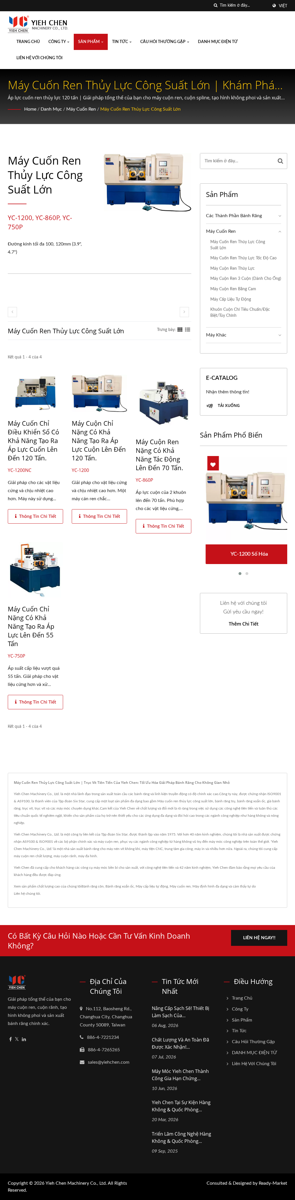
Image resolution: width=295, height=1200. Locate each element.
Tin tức (120, 42)
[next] (184, 312)
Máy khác (216, 335)
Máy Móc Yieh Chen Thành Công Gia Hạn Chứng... (180, 1075)
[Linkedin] (24, 1039)
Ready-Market (273, 1183)
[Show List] (187, 330)
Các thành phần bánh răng (234, 215)
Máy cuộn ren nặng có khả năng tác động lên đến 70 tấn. (159, 454)
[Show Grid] (180, 330)
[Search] (280, 161)
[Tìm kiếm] (215, 5)
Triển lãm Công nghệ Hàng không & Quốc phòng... (181, 1137)
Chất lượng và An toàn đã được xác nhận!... (180, 1043)
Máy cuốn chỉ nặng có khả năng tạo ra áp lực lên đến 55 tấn (31, 626)
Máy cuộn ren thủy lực (232, 268)
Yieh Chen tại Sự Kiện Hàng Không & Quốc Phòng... (181, 1106)
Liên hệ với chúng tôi (39, 58)
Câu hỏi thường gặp (163, 42)
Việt (283, 6)
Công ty (57, 42)
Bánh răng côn (93, 886)
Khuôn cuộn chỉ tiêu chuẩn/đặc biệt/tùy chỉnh (240, 312)
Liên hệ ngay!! (259, 938)
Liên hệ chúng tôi (27, 893)
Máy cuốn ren (81, 109)
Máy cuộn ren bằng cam (233, 289)
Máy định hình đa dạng (210, 886)
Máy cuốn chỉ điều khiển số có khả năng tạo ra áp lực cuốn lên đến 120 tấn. (33, 440)
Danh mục (51, 109)
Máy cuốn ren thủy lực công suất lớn (140, 109)
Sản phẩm (89, 42)
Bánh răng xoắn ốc (119, 886)
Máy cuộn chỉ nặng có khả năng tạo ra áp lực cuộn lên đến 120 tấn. (99, 440)
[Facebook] (10, 1039)
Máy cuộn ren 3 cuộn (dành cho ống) (245, 278)
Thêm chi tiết (243, 624)
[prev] (12, 312)
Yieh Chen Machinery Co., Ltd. (76, 1183)
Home (30, 109)
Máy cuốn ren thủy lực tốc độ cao (243, 258)
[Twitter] (17, 1039)
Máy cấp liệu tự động (230, 299)
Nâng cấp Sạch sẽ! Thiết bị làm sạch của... (180, 1012)
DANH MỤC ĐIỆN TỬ (218, 42)
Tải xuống (228, 405)
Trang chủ (28, 42)
